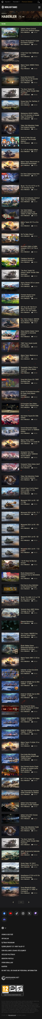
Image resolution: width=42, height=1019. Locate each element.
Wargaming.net (12, 1015)
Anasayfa (4, 13)
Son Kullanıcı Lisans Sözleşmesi (14, 950)
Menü (39, 7)
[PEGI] (12, 990)
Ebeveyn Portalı (8, 958)
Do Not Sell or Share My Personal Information (19, 970)
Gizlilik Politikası (8, 954)
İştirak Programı (8, 943)
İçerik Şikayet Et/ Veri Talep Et (13, 946)
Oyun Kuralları (7, 962)
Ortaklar (5, 938)
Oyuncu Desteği (7, 934)
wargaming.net (10, 978)
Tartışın (35, 32)
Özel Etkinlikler (25, 32)
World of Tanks (9, 7)
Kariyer (4, 966)
